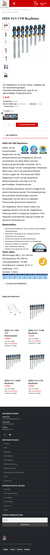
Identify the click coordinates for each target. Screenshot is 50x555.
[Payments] (16, 549)
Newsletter (7, 452)
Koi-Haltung (8, 497)
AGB (5, 476)
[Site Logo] (4, 3)
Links (6, 510)
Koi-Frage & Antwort (10, 493)
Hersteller (7, 489)
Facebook (5, 435)
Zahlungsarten (8, 460)
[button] (14, 3)
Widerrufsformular (10, 468)
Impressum (8, 480)
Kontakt (6, 444)
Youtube (10, 435)
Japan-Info (7, 506)
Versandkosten (22, 104)
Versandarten (8, 456)
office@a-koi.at (7, 429)
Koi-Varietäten (8, 501)
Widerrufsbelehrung (10, 464)
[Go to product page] (13, 310)
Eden (12, 111)
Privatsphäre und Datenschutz (14, 472)
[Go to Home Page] (2, 9)
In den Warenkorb (28, 125)
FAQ (5, 448)
